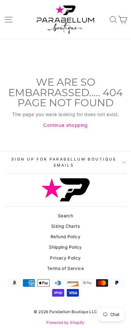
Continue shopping (65, 125)
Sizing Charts (65, 226)
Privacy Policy (65, 257)
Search (65, 215)
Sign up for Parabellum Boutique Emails (64, 162)
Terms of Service (65, 268)
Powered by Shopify (65, 322)
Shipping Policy (65, 247)
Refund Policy (65, 236)
